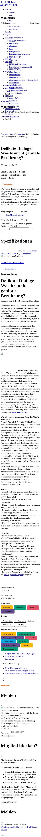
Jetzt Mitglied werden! (15, 215)
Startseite (4, 134)
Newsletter (26, 645)
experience (6, 607)
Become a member (9, 649)
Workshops (19, 134)
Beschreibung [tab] (10, 269)
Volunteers (22, 641)
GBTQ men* (26, 253)
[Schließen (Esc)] (2, 705)
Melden (12, 736)
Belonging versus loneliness (12, 638)
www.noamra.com (20, 412)
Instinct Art (31, 638)
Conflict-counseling (25, 634)
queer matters (7, 611)
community (20, 607)
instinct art (33, 607)
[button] (16, 668)
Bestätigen (13, 802)
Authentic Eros (8, 641)
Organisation (7, 621)
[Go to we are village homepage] (9, 4)
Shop (12, 134)
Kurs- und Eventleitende (26, 621)
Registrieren (14, 116)
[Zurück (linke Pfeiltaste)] (2, 835)
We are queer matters (10, 645)
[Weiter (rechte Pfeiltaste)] (4, 835)
